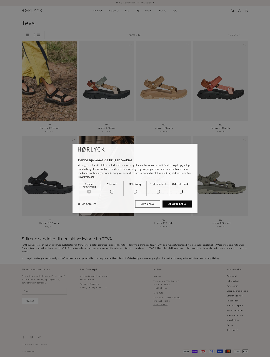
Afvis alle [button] (147, 203)
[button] (87, 204)
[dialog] (135, 178)
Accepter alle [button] (177, 203)
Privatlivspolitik (86, 176)
